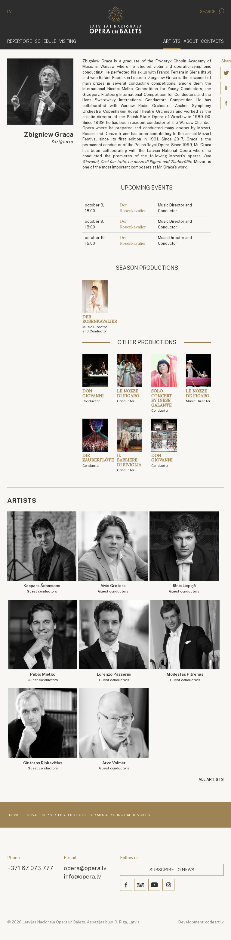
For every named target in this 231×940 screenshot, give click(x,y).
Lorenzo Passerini (114, 677)
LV (9, 11)
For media (98, 815)
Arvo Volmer (114, 766)
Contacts (212, 41)
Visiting (67, 41)
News (14, 815)
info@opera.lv (82, 876)
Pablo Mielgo (43, 677)
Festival (31, 815)
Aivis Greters (113, 588)
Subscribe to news (171, 869)
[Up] (218, 927)
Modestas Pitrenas (185, 677)
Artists (171, 41)
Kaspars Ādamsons (41, 588)
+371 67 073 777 (30, 867)
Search (208, 11)
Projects (77, 815)
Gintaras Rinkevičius (42, 766)
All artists (211, 779)
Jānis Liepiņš (184, 588)
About (190, 41)
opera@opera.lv (85, 867)
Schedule (45, 41)
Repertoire (19, 41)
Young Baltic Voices (130, 815)
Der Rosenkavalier (133, 208)
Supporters (53, 815)
